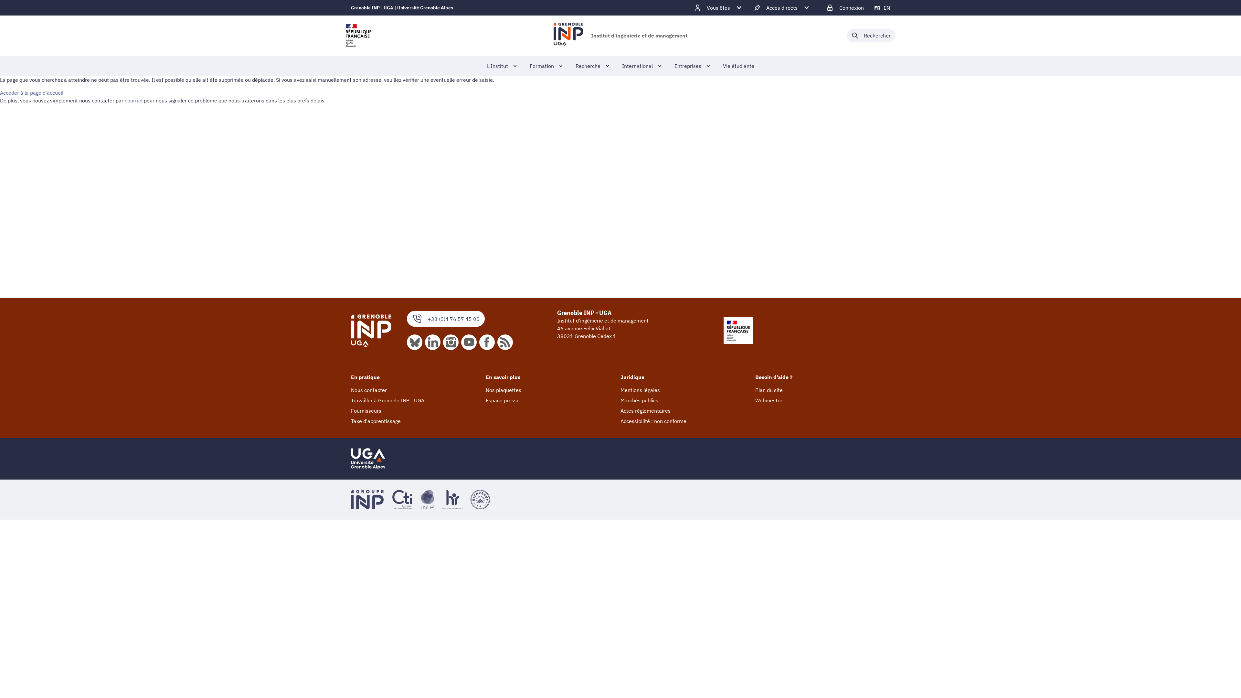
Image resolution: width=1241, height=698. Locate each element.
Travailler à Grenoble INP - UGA (387, 400)
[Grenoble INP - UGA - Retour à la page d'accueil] (568, 35)
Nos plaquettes (503, 390)
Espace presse (503, 400)
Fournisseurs (366, 410)
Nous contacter (369, 390)
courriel (134, 100)
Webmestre (768, 400)
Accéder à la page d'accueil (31, 93)
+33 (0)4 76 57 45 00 (454, 319)
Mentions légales (640, 390)
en (887, 8)
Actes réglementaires (645, 410)
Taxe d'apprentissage (376, 421)
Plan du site (769, 390)
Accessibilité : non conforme (653, 421)
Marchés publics (639, 400)
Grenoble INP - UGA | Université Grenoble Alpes (402, 8)
